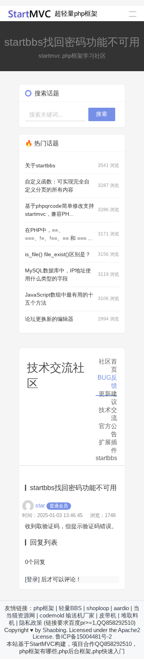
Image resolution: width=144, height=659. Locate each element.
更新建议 (108, 397)
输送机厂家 (80, 615)
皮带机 (107, 615)
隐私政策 (30, 622)
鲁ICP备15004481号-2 (83, 636)
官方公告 (108, 430)
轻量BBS (70, 608)
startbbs (106, 458)
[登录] (32, 579)
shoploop (97, 608)
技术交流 (108, 414)
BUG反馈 (107, 381)
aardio (121, 608)
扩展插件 (108, 446)
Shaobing (54, 630)
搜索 (102, 114)
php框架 (43, 608)
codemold (52, 615)
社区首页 (108, 365)
